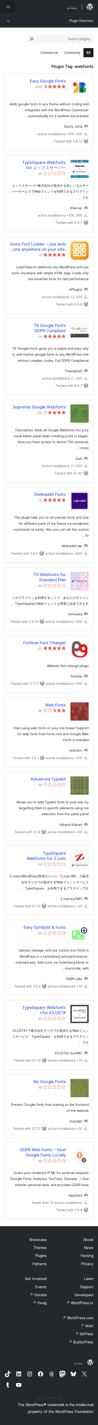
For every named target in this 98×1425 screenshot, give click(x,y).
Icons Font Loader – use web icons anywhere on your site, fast (38, 247)
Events (41, 1287)
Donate (38, 1295)
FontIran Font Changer (44, 642)
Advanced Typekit (48, 779)
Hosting (86, 1255)
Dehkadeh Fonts (50, 494)
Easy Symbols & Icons (45, 927)
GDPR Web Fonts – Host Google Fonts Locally (43, 1152)
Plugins (41, 1255)
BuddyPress (81, 1342)
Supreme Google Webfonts (39, 407)
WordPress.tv (79, 1303)
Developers (84, 1295)
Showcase (38, 1239)
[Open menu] (7, 7)
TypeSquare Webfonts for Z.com (46, 856)
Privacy (87, 1264)
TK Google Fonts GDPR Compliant (50, 328)
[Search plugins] (31, 39)
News (88, 1247)
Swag (40, 1303)
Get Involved (36, 1278)
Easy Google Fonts (48, 81)
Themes (40, 1247)
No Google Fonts (50, 1081)
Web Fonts (55, 705)
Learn (88, 1278)
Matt (87, 1326)
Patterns (39, 1264)
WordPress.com (77, 1318)
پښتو (78, 1362)
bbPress (84, 1334)
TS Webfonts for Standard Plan (50, 577)
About (88, 1239)
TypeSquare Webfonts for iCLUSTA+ (44, 1010)
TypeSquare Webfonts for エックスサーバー (44, 165)
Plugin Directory (81, 21)
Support (86, 1287)
